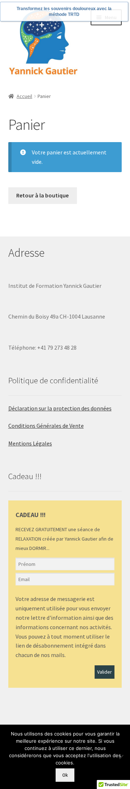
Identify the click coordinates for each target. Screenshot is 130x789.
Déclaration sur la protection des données (60, 408)
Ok (65, 775)
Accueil (24, 96)
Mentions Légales (30, 443)
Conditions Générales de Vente (46, 425)
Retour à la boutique (42, 195)
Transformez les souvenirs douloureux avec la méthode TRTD (64, 11)
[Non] (121, 756)
